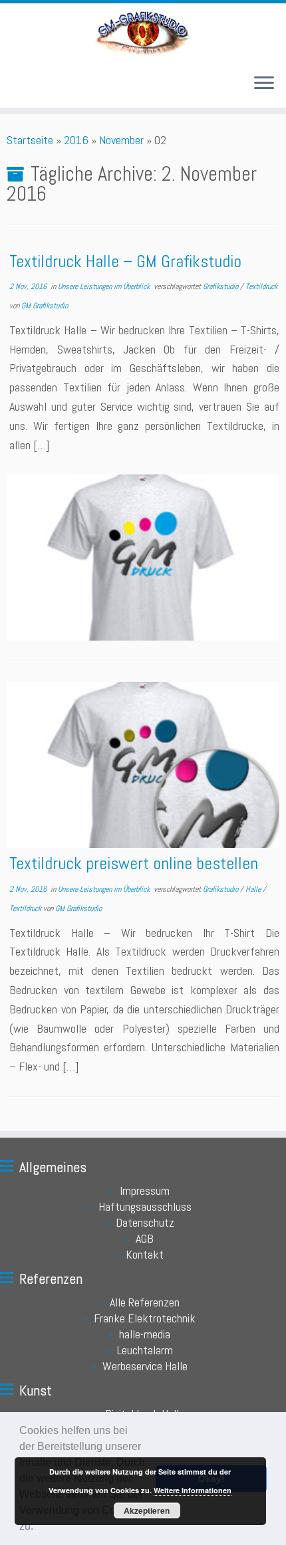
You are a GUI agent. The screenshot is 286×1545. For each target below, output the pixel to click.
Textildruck (261, 286)
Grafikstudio (221, 286)
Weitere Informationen (192, 1490)
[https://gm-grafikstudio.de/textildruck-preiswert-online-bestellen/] (143, 765)
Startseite (30, 140)
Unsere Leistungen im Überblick (105, 286)
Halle (254, 889)
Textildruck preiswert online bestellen (133, 864)
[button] (38, 1528)
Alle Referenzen (145, 1302)
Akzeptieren (147, 1510)
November (121, 140)
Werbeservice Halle (145, 1366)
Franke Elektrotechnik (145, 1318)
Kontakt (145, 1254)
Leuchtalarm (145, 1350)
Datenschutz (145, 1222)
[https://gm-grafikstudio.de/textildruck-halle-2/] (143, 557)
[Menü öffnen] (264, 84)
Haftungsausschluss (145, 1206)
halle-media (144, 1334)
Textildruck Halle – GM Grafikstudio (125, 261)
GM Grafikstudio (44, 305)
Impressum (145, 1190)
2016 (76, 140)
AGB (145, 1238)
